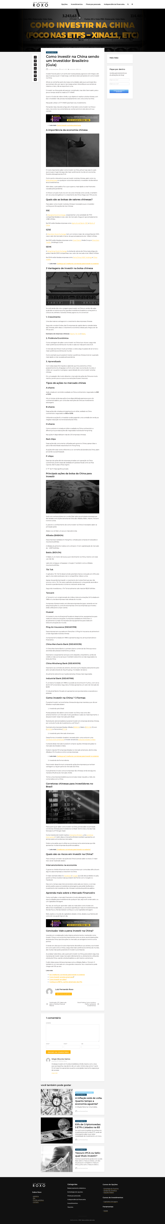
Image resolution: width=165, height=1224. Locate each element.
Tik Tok (77, 334)
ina (80, 257)
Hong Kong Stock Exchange (57, 251)
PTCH (64, 729)
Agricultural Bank (78, 223)
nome (48, 1043)
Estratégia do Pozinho (111, 1188)
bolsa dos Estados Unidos (86, 739)
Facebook (67, 876)
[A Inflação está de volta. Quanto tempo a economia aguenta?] (57, 1102)
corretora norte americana (55, 739)
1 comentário (72, 69)
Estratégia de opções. (75, 1192)
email (65, 1043)
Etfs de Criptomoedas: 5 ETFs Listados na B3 (88, 1126)
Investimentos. (77, 4)
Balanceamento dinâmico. (84, 1092)
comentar (48, 1022)
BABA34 (76, 727)
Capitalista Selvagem (111, 1201)
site (82, 1043)
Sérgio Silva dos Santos (61, 1059)
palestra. (36, 1196)
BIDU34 (88, 727)
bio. (34, 1198)
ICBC (86, 223)
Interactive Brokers (75, 835)
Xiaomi (72, 334)
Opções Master (109, 1192)
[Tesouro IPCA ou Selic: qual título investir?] (57, 1159)
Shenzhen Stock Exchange (56, 234)
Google (75, 876)
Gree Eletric (77, 240)
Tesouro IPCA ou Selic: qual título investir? (87, 1154)
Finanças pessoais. (93, 4)
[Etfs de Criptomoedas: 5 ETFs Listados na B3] (57, 1130)
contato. (36, 1202)
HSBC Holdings (86, 257)
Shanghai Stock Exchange (56, 215)
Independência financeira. (114, 4)
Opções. (64, 4)
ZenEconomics (74, 1220)
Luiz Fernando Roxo (53, 69)
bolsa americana (51, 180)
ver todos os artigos (64, 994)
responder (55, 1073)
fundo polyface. (38, 1200)
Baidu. (83, 334)
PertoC (75, 257)
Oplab (106, 1211)
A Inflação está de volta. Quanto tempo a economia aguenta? (88, 1101)
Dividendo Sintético (110, 1190)
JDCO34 (49, 729)
